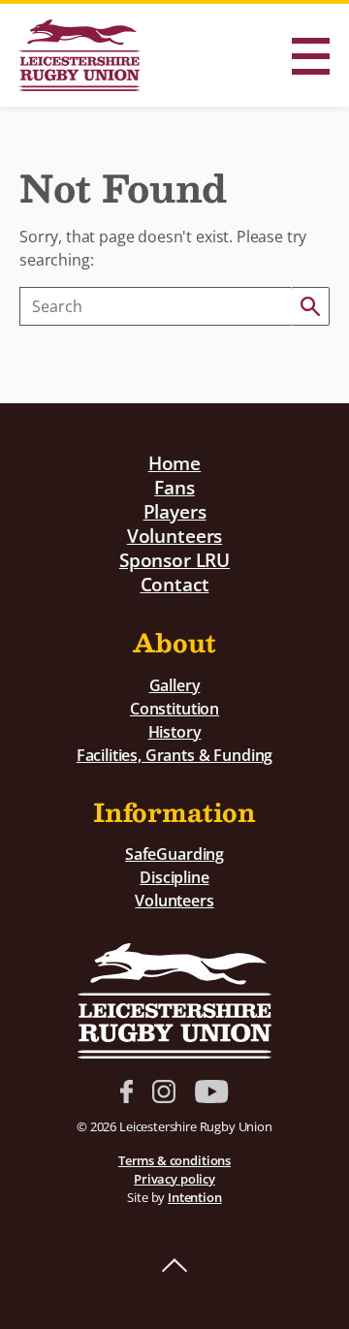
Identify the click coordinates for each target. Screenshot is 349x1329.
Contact (175, 584)
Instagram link (163, 1091)
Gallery (175, 685)
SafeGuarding (174, 854)
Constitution (174, 708)
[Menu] (310, 56)
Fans (174, 487)
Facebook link (126, 1091)
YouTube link (211, 1091)
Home (174, 463)
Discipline (174, 877)
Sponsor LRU (174, 560)
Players (174, 511)
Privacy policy (174, 1178)
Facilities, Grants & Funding (175, 755)
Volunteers (174, 535)
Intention (195, 1197)
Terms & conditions (174, 1160)
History (175, 732)
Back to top (174, 1266)
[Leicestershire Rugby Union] (79, 55)
